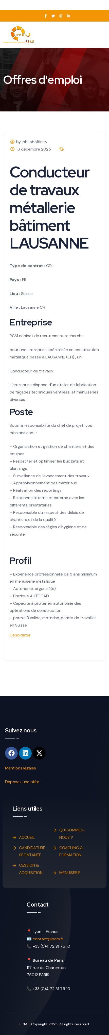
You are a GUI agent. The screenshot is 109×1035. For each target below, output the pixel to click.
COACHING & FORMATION (71, 851)
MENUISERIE (70, 872)
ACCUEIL (27, 837)
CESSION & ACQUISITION (31, 869)
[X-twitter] (39, 753)
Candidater (20, 635)
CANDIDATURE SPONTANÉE (32, 851)
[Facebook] (11, 753)
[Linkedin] (25, 753)
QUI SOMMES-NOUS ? (72, 833)
